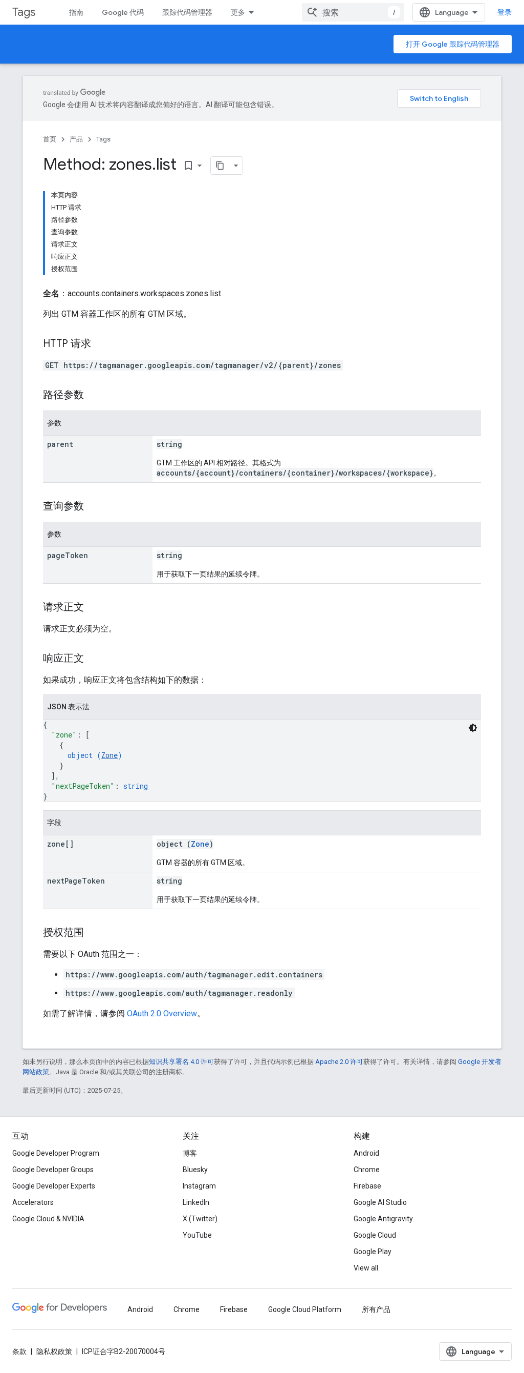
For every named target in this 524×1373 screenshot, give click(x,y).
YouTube (197, 1235)
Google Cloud (375, 1235)
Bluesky (195, 1169)
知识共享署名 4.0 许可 (181, 1061)
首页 (49, 139)
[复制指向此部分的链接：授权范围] (94, 933)
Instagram (199, 1186)
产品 (76, 139)
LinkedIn (196, 1202)
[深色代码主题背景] (473, 728)
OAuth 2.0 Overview (162, 1013)
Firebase (367, 1186)
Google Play (372, 1251)
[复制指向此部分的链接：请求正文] (94, 608)
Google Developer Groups (53, 1169)
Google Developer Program (55, 1153)
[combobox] (353, 12)
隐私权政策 (54, 1351)
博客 (190, 1153)
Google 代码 (123, 12)
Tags (23, 12)
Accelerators (33, 1202)
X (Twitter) (200, 1219)
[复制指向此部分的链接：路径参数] (94, 396)
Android (366, 1153)
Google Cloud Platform (304, 1309)
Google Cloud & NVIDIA (48, 1219)
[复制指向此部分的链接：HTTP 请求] (101, 344)
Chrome (367, 1169)
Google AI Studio (380, 1202)
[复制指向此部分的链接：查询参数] (94, 507)
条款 (19, 1351)
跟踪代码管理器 (187, 12)
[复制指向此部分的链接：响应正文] (94, 659)
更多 (238, 12)
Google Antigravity (383, 1219)
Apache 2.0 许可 (339, 1061)
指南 (76, 12)
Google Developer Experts (53, 1186)
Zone (109, 755)
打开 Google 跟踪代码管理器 (452, 44)
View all (366, 1268)
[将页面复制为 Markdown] (220, 165)
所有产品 (376, 1309)
